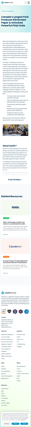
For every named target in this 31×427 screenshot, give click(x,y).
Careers (18, 368)
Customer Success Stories (23, 373)
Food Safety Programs (6, 346)
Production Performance (7, 339)
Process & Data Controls (7, 341)
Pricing (2, 358)
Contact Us (19, 371)
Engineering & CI (5, 378)
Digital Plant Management (7, 334)
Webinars (3, 396)
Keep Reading (14, 179)
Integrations (4, 351)
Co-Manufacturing (21, 344)
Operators (3, 373)
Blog (2, 391)
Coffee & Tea (20, 339)
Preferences (6, 423)
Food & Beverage (21, 334)
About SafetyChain (21, 366)
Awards (18, 376)
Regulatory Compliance (6, 344)
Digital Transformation (6, 356)
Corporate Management (6, 376)
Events (2, 393)
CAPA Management (5, 349)
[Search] (25, 2)
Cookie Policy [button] (25, 418)
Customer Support (5, 403)
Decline (15, 423)
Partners (19, 380)
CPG (18, 341)
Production (3, 368)
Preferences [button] (23, 419)
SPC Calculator (4, 398)
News (18, 378)
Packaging (19, 346)
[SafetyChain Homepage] (7, 2)
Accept (24, 423)
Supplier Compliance (5, 353)
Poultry (18, 337)
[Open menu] (29, 3)
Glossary (3, 400)
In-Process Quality (5, 337)
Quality (2, 366)
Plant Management (5, 371)
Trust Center (4, 405)
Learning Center (5, 388)
